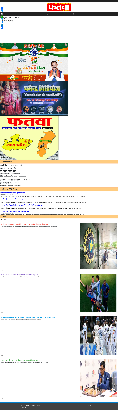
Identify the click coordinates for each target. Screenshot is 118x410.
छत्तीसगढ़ (46, 14)
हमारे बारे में (89, 405)
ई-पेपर (74, 14)
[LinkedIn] (1, 24)
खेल (56, 14)
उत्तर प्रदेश (52, 14)
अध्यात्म (70, 14)
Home (23, 14)
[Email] (1, 14)
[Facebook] (1, 8)
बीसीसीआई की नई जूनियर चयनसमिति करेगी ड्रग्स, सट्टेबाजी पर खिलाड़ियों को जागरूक (24, 224)
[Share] (1, 27)
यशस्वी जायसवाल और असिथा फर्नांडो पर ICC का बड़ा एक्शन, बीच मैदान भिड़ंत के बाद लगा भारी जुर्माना (28, 317)
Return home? (7, 20)
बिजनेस (60, 14)
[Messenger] (1, 22)
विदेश (31, 14)
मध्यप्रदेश (41, 14)
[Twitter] (1, 11)
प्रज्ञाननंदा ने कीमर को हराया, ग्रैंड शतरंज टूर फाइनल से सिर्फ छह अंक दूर (20, 360)
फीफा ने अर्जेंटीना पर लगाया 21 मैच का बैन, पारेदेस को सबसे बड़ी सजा (19, 275)
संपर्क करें (94, 405)
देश (27, 14)
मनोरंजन (65, 14)
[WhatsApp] (1, 16)
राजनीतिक (35, 14)
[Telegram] (1, 19)
